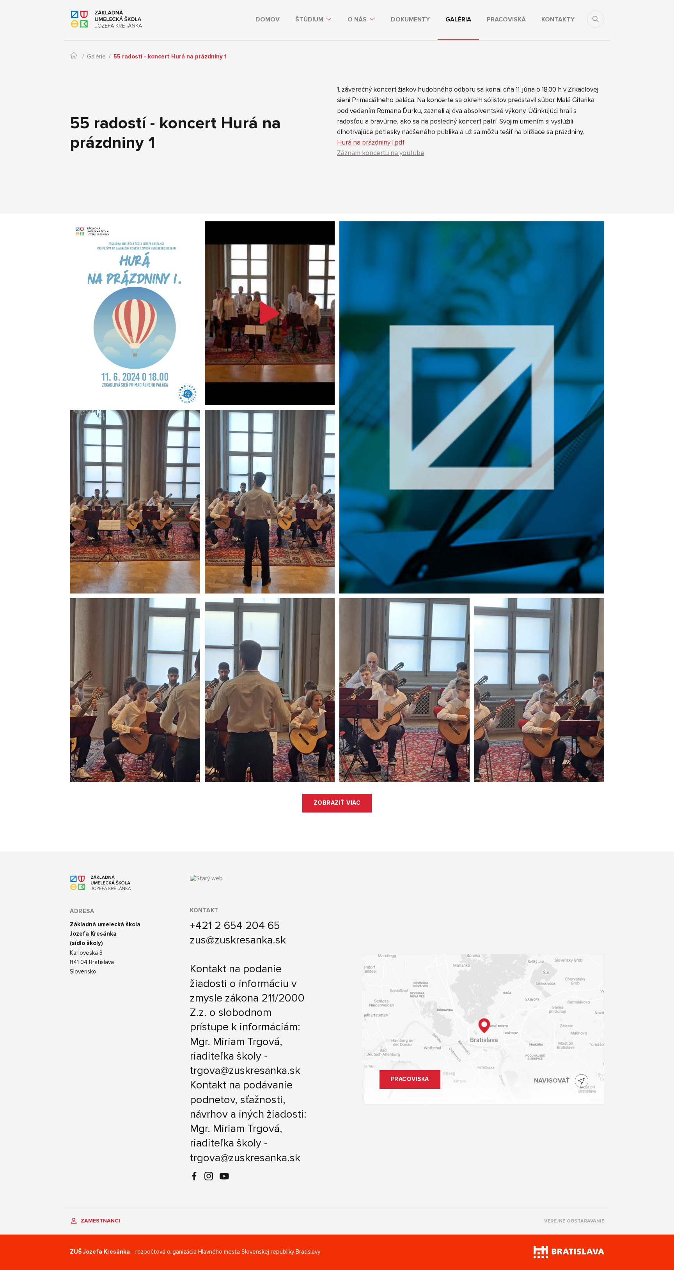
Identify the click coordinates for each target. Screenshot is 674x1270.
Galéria (458, 19)
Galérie (96, 56)
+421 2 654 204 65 (235, 925)
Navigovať (552, 1080)
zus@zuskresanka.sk (238, 940)
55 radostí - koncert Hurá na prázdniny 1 (170, 57)
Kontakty (558, 19)
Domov (267, 19)
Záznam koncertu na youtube (380, 153)
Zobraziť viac (337, 803)
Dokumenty (410, 19)
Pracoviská (506, 19)
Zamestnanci (99, 1221)
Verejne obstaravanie (574, 1221)
